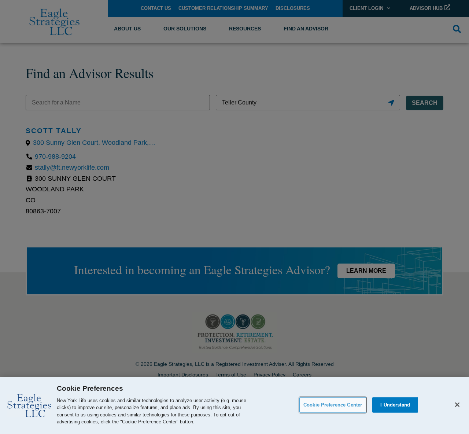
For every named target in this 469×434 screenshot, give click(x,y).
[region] (234, 405)
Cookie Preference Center (332, 405)
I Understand (395, 405)
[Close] (457, 405)
